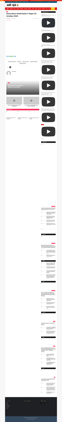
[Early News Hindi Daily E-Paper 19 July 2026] (23, 114)
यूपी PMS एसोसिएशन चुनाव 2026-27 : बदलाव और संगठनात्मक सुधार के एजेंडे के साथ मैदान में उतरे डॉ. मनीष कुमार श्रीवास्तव (48, 350)
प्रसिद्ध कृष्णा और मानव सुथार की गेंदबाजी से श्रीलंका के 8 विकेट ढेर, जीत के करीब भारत (51, 213)
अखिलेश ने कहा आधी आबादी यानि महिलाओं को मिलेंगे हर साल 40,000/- (17, 0)
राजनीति (25, 8)
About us (17, 2)
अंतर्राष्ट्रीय (21, 8)
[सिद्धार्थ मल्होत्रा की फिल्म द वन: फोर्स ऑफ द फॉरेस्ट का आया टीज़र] (43, 224)
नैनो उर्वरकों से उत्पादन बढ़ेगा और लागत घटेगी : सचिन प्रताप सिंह (50, 267)
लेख (46, 8)
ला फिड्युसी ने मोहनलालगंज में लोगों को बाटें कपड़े (50, 392)
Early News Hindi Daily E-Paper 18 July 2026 (34, 118)
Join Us (27, 2)
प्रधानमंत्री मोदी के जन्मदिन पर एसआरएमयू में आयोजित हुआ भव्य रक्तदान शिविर (51, 359)
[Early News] (12, 5)
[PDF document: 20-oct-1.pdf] (22, 38)
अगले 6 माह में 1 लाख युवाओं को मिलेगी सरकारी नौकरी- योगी (50, 221)
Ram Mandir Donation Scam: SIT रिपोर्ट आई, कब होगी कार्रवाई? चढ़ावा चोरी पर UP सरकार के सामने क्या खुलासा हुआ (48, 246)
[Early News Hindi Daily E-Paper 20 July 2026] (11, 114)
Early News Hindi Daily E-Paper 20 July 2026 (11, 118)
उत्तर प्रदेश (11, 8)
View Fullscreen (8, 20)
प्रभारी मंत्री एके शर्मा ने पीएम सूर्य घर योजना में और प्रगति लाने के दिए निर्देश (50, 271)
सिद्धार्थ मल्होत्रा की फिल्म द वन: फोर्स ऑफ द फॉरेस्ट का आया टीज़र (51, 224)
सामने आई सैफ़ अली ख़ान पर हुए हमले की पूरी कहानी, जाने (50, 303)
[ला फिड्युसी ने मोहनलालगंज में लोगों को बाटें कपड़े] (43, 393)
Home (14, 2)
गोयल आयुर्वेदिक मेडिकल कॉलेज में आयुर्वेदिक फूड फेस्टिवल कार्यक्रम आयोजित (50, 363)
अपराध (33, 8)
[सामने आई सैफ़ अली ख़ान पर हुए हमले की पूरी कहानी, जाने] (43, 304)
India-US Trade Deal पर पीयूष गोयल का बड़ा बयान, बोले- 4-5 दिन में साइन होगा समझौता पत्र (50, 264)
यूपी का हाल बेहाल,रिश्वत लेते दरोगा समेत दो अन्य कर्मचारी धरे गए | (50, 307)
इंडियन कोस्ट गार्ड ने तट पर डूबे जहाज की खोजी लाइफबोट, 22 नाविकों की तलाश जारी (50, 217)
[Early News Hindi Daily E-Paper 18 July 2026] (34, 114)
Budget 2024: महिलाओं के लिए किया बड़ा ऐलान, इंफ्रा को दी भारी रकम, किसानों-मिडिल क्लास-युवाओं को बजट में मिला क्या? (50, 276)
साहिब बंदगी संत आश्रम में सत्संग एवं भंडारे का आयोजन (50, 256)
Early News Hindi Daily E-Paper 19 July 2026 (23, 118)
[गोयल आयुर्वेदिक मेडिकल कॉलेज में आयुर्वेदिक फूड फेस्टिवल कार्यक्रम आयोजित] (43, 363)
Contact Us (24, 2)
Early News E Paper (26, 61)
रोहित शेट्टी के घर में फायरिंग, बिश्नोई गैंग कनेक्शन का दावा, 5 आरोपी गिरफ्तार (50, 299)
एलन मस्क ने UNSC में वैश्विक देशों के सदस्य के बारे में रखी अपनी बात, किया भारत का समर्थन (51, 328)
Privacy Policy (20, 2)
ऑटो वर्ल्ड (39, 8)
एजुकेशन (43, 8)
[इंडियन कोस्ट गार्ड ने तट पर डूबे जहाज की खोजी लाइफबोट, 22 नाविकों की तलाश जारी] (43, 217)
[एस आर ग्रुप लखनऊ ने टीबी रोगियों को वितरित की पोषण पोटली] (43, 355)
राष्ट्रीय (18, 8)
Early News (9, 18)
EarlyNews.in (36, 417)
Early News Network (23, 63)
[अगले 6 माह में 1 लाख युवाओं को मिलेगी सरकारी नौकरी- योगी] (43, 221)
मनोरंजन (29, 8)
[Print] (10, 67)
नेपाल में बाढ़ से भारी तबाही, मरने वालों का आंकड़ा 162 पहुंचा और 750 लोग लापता (48, 209)
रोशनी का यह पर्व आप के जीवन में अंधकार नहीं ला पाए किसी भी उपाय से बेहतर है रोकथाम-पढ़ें (50, 332)
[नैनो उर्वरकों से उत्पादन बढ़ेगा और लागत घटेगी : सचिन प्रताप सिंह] (43, 268)
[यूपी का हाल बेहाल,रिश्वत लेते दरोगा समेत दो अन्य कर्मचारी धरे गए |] (43, 307)
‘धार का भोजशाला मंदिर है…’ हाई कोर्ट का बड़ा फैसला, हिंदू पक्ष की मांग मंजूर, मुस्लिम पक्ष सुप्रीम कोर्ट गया (51, 251)
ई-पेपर (53, 8)
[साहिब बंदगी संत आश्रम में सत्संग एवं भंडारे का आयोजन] (43, 256)
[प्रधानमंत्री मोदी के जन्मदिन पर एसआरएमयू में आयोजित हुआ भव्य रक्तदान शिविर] (43, 359)
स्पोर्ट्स (36, 8)
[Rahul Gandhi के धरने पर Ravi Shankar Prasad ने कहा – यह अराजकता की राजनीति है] (43, 384)
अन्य (49, 8)
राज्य (14, 8)
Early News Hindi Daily (34, 61)
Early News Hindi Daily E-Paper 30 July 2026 (16, 86)
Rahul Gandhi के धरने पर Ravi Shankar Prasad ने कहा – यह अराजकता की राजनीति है (50, 384)
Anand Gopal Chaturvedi (12, 61)
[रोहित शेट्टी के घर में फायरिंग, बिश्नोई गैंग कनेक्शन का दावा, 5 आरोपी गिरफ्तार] (43, 299)
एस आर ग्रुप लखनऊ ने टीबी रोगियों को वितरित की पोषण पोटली (50, 355)
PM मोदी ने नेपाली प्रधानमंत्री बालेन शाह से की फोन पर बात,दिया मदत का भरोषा (43, 0)
